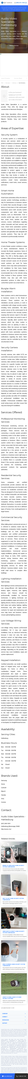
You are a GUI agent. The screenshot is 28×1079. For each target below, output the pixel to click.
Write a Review (14, 45)
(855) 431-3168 (20, 2)
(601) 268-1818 (5, 823)
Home (2, 82)
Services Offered (18, 78)
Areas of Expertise (5, 78)
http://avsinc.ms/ (6, 829)
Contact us (12, 95)
